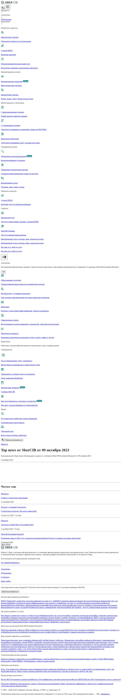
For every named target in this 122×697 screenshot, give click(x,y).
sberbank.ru (105, 694)
